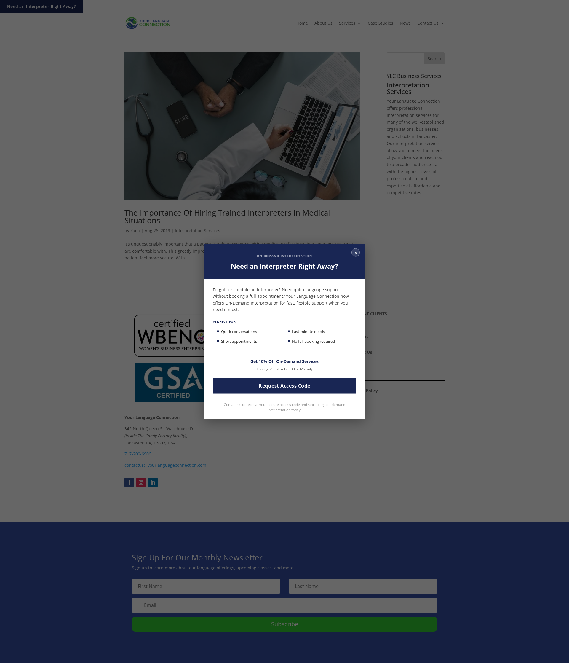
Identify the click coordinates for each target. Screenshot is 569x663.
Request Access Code (284, 385)
